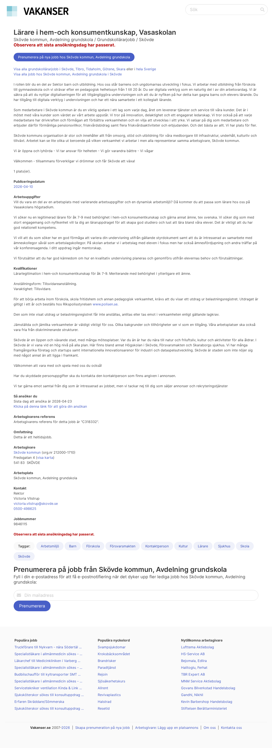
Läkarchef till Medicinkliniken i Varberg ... (47, 661)
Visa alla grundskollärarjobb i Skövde (44, 69)
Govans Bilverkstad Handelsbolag (208, 688)
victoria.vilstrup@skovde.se (36, 503)
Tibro (79, 69)
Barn (72, 546)
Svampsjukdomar (112, 647)
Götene (108, 69)
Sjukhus (224, 546)
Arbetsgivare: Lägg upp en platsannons (166, 727)
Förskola (93, 546)
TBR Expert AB (193, 674)
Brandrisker (107, 661)
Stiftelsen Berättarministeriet (204, 708)
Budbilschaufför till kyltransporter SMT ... (47, 674)
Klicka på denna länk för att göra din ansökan (50, 406)
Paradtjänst (107, 667)
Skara (120, 69)
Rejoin (103, 674)
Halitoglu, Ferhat (194, 667)
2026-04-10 (23, 186)
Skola (244, 546)
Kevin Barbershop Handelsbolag (206, 701)
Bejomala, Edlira (194, 661)
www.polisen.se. (105, 304)
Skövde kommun (27, 452)
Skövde (24, 556)
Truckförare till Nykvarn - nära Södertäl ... (48, 647)
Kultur (183, 546)
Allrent (103, 688)
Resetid (104, 708)
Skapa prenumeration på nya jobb (102, 727)
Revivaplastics (109, 695)
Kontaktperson (157, 546)
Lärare (203, 546)
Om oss (210, 727)
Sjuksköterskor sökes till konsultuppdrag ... (49, 695)
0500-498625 (25, 508)
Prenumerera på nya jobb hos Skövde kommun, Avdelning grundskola (74, 57)
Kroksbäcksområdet (114, 654)
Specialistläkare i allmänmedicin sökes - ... (48, 654)
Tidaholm (93, 69)
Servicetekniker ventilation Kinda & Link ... (48, 688)
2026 (65, 727)
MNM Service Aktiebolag (201, 681)
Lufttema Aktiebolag (197, 647)
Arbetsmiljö (50, 546)
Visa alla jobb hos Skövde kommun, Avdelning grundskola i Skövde (68, 74)
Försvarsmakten (122, 546)
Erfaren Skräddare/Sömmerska (39, 701)
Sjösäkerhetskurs (111, 681)
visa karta (45, 457)
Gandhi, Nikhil (192, 695)
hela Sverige (146, 69)
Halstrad (104, 701)
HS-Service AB (193, 654)
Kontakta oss (231, 727)
